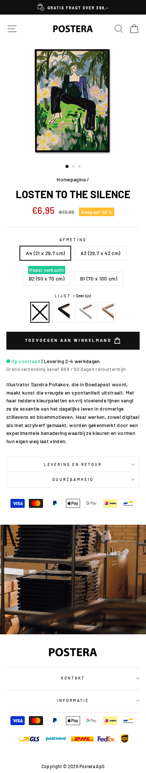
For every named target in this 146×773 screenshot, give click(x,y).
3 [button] (80, 167)
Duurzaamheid (73, 479)
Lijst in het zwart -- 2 (62, 312)
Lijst (73, 296)
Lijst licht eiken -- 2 (106, 312)
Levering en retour (73, 464)
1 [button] (67, 167)
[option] (73, 7)
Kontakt (73, 678)
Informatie (73, 700)
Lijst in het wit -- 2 (84, 312)
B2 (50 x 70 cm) (46, 278)
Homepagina (71, 179)
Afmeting (73, 239)
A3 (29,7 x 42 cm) (100, 253)
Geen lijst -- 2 (40, 312)
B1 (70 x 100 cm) (98, 278)
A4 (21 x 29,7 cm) (45, 253)
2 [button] (74, 167)
